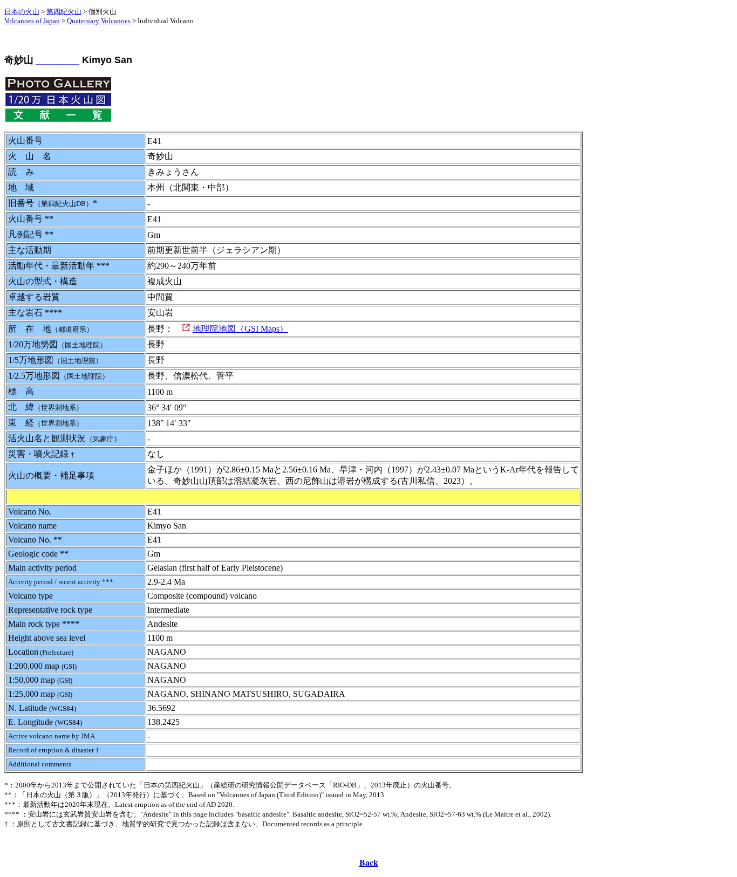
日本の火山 (21, 12)
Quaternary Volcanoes (99, 21)
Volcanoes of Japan (32, 21)
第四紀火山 (63, 12)
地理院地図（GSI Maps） (240, 328)
